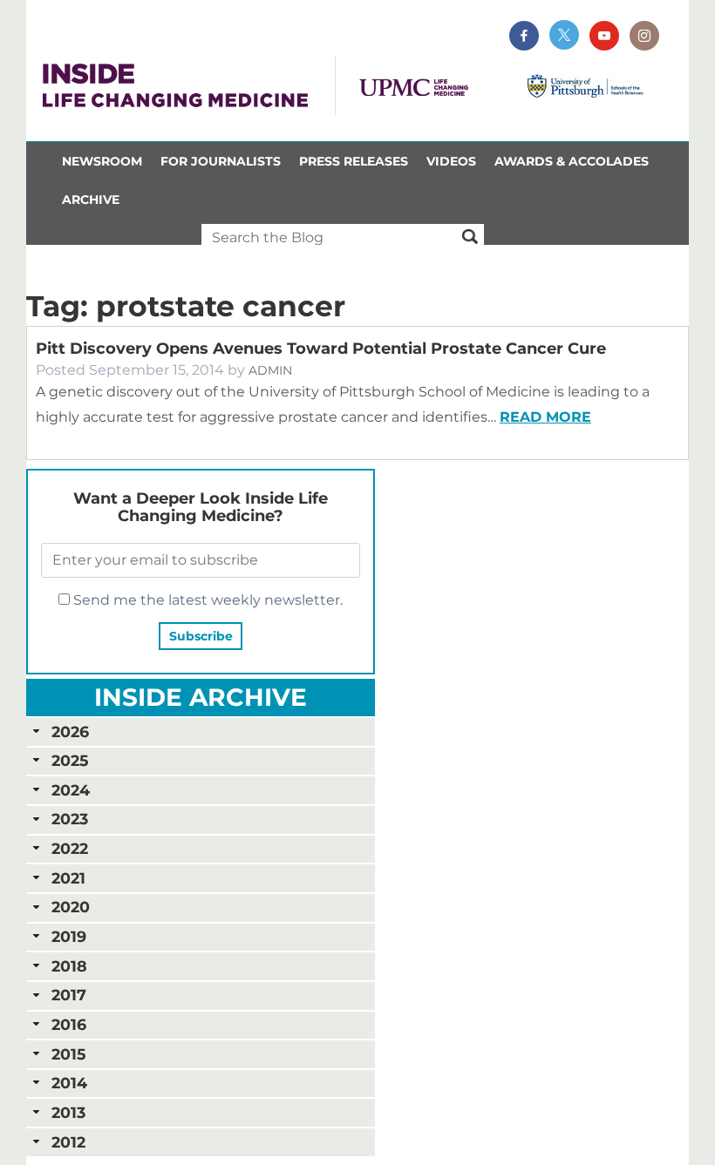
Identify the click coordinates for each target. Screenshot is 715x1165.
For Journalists (220, 161)
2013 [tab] (68, 1112)
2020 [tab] (70, 906)
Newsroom (102, 161)
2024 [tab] (70, 790)
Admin (270, 370)
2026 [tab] (70, 731)
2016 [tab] (68, 1024)
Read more (545, 417)
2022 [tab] (69, 848)
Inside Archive (200, 697)
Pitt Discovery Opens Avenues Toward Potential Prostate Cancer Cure (321, 348)
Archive (90, 199)
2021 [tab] (68, 878)
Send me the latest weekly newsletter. (206, 600)
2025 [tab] (69, 760)
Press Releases (353, 161)
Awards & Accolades (571, 161)
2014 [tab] (69, 1083)
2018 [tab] (69, 966)
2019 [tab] (68, 936)
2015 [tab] (68, 1054)
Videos (451, 161)
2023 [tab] (69, 818)
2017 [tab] (68, 995)
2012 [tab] (68, 1142)
